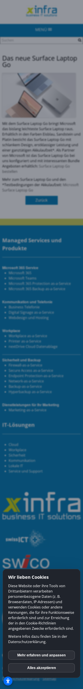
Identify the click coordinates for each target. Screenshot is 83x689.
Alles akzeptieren (41, 668)
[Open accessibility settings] (8, 681)
